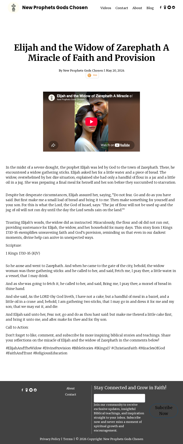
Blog (150, 8)
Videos (105, 8)
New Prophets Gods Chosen (55, 7)
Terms (68, 439)
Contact (121, 8)
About (137, 8)
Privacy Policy (50, 439)
